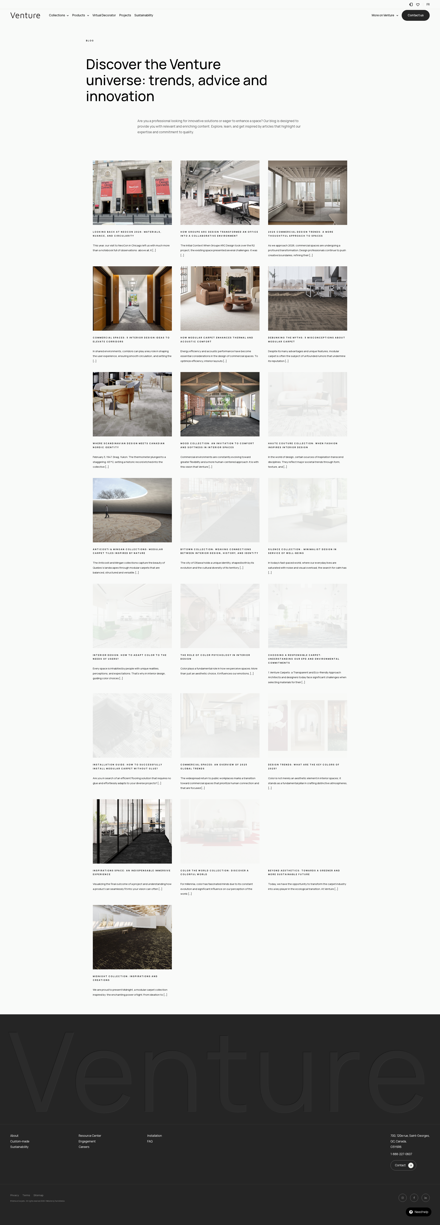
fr (428, 4)
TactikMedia (60, 1201)
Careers (84, 1147)
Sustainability (143, 15)
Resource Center (90, 1136)
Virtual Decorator (104, 15)
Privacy (14, 1195)
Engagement (87, 1141)
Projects (125, 15)
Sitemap (38, 1195)
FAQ (150, 1141)
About (14, 1136)
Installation (154, 1136)
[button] (416, 15)
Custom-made (19, 1141)
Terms (26, 1195)
